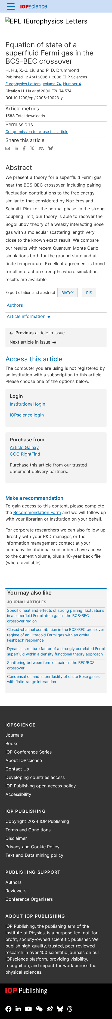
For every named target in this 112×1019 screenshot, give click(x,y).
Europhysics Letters (23, 83)
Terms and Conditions (28, 829)
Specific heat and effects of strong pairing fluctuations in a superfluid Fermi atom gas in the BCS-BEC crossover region (55, 615)
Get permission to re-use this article (36, 131)
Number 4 (72, 83)
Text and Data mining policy (34, 855)
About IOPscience (23, 760)
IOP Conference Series (28, 752)
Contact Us (17, 769)
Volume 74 (52, 83)
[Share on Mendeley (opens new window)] (41, 147)
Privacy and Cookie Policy (32, 846)
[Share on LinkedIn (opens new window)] (16, 147)
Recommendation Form (37, 512)
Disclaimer (16, 838)
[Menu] (10, 6)
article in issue (40, 332)
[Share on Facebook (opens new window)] (24, 147)
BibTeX (67, 292)
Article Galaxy (24, 447)
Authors (13, 882)
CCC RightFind (25, 454)
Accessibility (18, 794)
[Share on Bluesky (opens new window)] (50, 147)
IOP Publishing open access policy (40, 785)
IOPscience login (27, 415)
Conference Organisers (29, 899)
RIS (89, 292)
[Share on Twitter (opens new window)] (32, 147)
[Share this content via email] (7, 147)
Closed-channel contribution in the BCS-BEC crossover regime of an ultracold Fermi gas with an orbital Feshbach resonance (55, 634)
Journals (14, 735)
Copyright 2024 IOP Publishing (37, 821)
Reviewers (15, 890)
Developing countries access (35, 777)
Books (11, 743)
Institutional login (27, 404)
